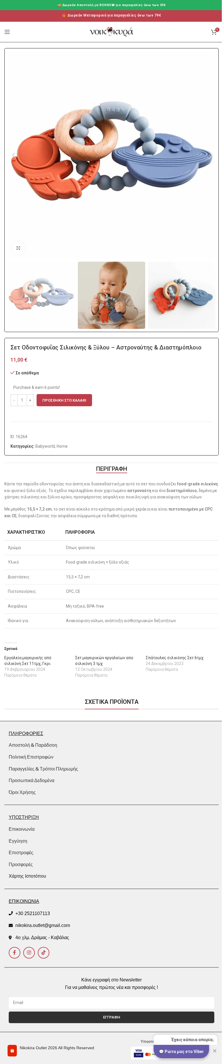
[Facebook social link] (14, 953)
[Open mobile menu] (7, 32)
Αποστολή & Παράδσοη (33, 745)
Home (62, 446)
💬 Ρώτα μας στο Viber (181, 1051)
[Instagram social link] (29, 953)
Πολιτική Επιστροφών (31, 757)
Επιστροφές (21, 852)
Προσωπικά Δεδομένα (31, 780)
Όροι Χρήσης (22, 792)
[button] (13, 155)
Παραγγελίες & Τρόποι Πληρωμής (43, 769)
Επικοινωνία (22, 829)
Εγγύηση (18, 841)
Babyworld (45, 446)
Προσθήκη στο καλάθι (64, 400)
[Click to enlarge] (18, 247)
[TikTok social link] (43, 953)
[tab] (111, 469)
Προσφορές (21, 864)
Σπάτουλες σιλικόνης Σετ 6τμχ (175, 657)
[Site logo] (111, 31)
